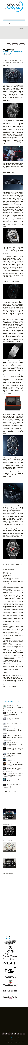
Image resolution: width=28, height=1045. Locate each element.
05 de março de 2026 (7, 787)
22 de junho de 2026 (7, 715)
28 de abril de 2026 (7, 751)
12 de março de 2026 (7, 765)
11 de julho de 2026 (7, 710)
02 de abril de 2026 (7, 756)
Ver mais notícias (8, 874)
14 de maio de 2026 (7, 726)
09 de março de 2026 (7, 782)
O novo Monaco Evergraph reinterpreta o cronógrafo (8, 817)
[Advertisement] (14, 34)
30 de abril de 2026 (7, 740)
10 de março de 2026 (7, 776)
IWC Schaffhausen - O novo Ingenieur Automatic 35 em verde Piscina (13, 707)
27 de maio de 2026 (7, 721)
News (7, 41)
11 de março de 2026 (7, 771)
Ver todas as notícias (9, 791)
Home (4, 41)
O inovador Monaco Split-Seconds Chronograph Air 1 (9, 865)
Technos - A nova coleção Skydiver (15, 759)
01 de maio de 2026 (7, 733)
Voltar (9, 41)
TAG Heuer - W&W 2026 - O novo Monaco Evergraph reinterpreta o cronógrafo (13, 737)
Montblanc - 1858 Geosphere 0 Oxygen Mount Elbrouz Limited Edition (12, 730)
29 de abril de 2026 (7, 745)
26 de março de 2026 (11, 760)
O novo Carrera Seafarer (8, 850)
